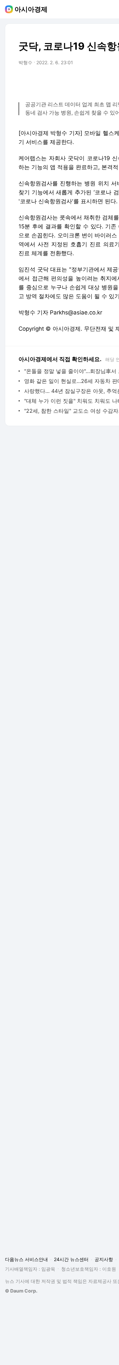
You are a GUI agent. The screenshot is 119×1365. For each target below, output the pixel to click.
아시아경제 (31, 9)
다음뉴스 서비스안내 (26, 1259)
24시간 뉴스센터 (71, 1259)
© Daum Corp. (21, 1291)
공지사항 (104, 1259)
